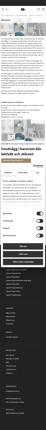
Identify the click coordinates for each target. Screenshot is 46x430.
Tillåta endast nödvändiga (23, 262)
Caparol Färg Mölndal (13, 273)
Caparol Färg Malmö (13, 277)
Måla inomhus (9, 15)
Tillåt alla (23, 246)
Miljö (7, 362)
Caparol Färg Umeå (12, 284)
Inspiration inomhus (21, 15)
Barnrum (31, 15)
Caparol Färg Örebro (13, 291)
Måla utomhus (11, 313)
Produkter (9, 324)
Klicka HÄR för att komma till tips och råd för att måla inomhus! (22, 144)
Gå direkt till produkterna (13, 160)
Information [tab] (23, 173)
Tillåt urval (23, 254)
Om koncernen (11, 366)
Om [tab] (37, 173)
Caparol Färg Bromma (13, 295)
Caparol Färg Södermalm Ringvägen (18, 280)
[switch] (40, 221)
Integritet (9, 373)
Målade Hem (10, 320)
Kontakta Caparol (12, 337)
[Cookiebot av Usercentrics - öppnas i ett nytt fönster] (33, 166)
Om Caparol (10, 355)
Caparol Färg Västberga (14, 288)
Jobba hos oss (11, 369)
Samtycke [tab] (8, 173)
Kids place (39, 15)
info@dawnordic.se (13, 391)
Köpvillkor (9, 359)
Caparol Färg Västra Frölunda (16, 270)
